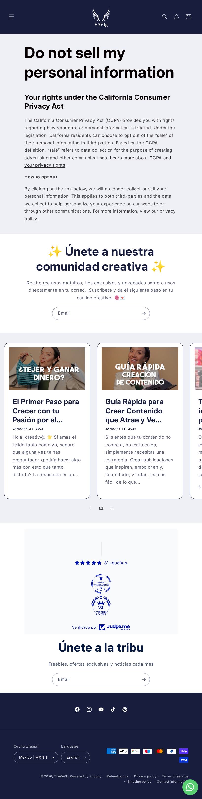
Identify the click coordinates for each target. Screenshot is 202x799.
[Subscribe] (144, 313)
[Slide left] (89, 508)
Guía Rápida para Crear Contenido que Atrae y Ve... (134, 410)
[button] (11, 17)
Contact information (172, 781)
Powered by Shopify (85, 776)
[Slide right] (112, 508)
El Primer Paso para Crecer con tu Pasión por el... (46, 410)
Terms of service (175, 776)
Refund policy (117, 776)
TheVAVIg (61, 776)
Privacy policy (145, 776)
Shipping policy (139, 781)
